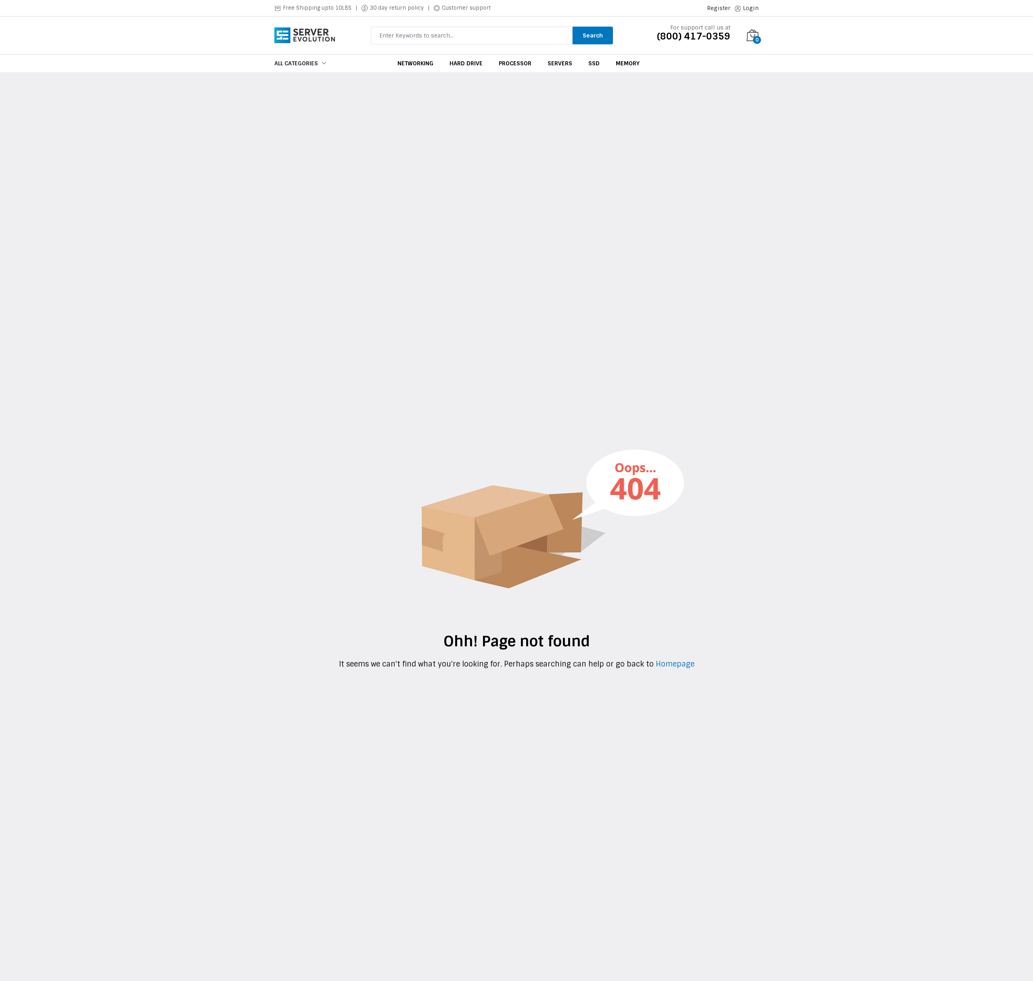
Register (718, 8)
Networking (415, 63)
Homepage (674, 664)
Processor (515, 63)
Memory (628, 63)
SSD (594, 63)
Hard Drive (466, 63)
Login (751, 8)
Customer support (466, 7)
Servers (560, 63)
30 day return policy (397, 7)
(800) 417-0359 (693, 36)
